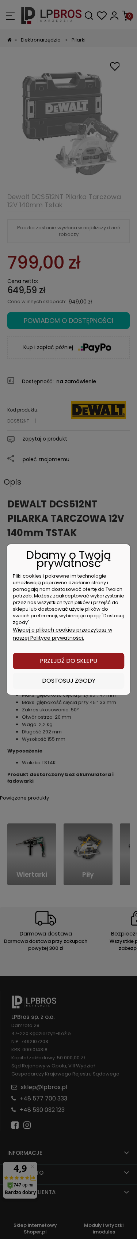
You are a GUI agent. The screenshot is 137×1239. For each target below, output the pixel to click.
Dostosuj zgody (68, 680)
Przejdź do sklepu (68, 661)
